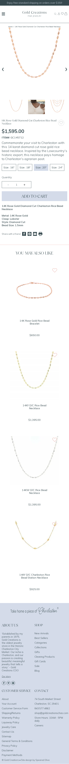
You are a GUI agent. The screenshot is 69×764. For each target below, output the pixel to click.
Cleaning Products (44, 656)
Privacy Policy (9, 745)
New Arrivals (41, 633)
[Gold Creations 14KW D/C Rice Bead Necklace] (34, 483)
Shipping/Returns (11, 713)
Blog (36, 670)
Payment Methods (12, 755)
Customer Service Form (15, 708)
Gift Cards (40, 661)
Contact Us (8, 731)
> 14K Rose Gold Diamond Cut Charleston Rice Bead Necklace (36, 27)
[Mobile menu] (3, 14)
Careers (38, 725)
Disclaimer (7, 750)
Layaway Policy (10, 722)
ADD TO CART (34, 196)
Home (10, 27)
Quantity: (7, 177)
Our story (6, 676)
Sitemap (6, 736)
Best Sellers (41, 638)
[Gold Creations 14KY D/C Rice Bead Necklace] (34, 399)
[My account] (58, 15)
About (5, 699)
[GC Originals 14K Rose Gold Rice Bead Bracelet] (34, 314)
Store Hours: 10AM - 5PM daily (48, 719)
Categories (40, 642)
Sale (36, 666)
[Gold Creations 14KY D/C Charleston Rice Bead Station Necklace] (34, 568)
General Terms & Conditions (17, 741)
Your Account (9, 703)
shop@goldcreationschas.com (51, 713)
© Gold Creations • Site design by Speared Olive (26, 760)
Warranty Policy (11, 717)
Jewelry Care (9, 727)
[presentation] (3, 68)
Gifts (37, 652)
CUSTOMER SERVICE (16, 691)
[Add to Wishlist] (62, 122)
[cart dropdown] (66, 14)
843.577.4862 (42, 708)
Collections (40, 647)
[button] (15, 107)
